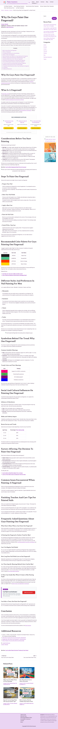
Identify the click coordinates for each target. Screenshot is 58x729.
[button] (29, 2)
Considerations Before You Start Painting (10, 53)
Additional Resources (7, 68)
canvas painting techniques (25, 110)
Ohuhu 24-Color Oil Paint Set (22, 124)
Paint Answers (12, 2)
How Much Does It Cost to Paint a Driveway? (26, 680)
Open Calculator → (29, 592)
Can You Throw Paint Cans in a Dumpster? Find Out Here (14, 474)
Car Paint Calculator (20, 8)
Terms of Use (23, 714)
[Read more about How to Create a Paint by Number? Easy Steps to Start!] (27, 692)
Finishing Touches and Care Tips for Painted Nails (12, 64)
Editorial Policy (23, 716)
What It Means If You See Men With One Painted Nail (13, 640)
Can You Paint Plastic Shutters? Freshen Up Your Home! (16, 650)
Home (33, 1)
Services (42, 1)
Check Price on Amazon (8, 128)
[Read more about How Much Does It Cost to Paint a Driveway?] (27, 672)
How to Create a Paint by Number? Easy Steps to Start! (26, 700)
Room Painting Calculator (19, 6)
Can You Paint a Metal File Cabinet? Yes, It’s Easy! (12, 473)
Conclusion (5, 67)
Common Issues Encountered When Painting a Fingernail (14, 63)
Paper (14, 683)
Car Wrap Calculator (8, 6)
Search (45, 16)
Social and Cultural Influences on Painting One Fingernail (13, 60)
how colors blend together (13, 571)
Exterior (45, 47)
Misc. (45, 55)
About (37, 1)
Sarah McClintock (9, 27)
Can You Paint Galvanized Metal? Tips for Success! (15, 167)
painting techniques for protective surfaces (15, 99)
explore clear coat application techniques (20, 583)
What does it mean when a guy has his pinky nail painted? (14, 637)
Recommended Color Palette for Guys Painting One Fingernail (15, 56)
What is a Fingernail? (6, 51)
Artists (45, 45)
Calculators (34, 3)
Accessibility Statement (25, 719)
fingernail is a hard (5, 93)
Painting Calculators (48, 57)
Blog (47, 1)
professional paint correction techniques (26, 542)
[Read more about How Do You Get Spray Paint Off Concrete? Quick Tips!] (10, 692)
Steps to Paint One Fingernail (8, 54)
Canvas (2, 24)
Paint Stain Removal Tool (9, 8)
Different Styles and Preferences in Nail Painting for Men (13, 57)
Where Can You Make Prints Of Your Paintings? (10, 680)
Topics (45, 59)
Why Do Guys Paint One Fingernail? (9, 50)
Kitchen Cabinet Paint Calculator (47, 6)
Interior (45, 49)
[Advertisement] (50, 98)
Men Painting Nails (20, 430)
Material (6, 24)
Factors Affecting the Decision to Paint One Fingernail (13, 61)
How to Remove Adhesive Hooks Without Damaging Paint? (14, 275)
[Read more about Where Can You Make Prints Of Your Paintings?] (10, 672)
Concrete (28, 683)
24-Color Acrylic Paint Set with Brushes (35, 125)
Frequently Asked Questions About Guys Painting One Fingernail (15, 65)
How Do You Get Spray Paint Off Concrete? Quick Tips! (10, 700)
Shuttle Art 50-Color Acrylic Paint (8, 125)
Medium (45, 53)
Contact (51, 1)
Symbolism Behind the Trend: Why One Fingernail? (12, 58)
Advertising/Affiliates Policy (26, 717)
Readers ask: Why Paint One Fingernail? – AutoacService (14, 639)
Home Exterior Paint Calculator (32, 6)
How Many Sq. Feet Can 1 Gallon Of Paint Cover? (12, 273)
